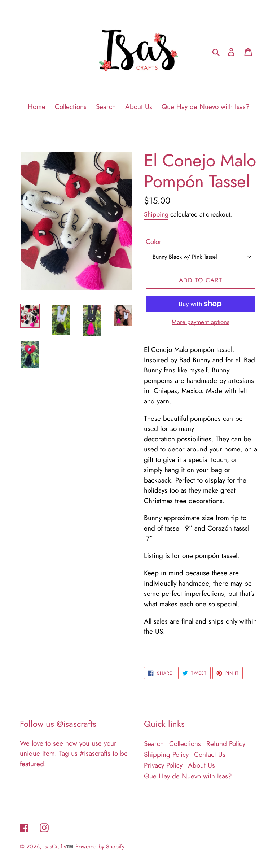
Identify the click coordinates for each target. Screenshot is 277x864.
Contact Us (209, 754)
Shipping (156, 214)
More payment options (200, 322)
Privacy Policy (163, 765)
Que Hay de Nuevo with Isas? (188, 776)
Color (154, 241)
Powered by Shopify (99, 846)
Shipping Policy (166, 754)
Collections (185, 744)
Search (154, 744)
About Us (201, 765)
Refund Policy (225, 744)
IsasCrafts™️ (58, 846)
